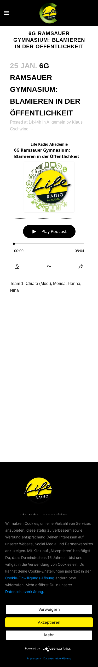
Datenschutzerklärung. (24, 591)
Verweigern (49, 609)
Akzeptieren (49, 622)
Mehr (49, 634)
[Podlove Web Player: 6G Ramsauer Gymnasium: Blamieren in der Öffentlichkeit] (49, 205)
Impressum (34, 658)
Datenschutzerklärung (57, 658)
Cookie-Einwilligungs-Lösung (29, 578)
